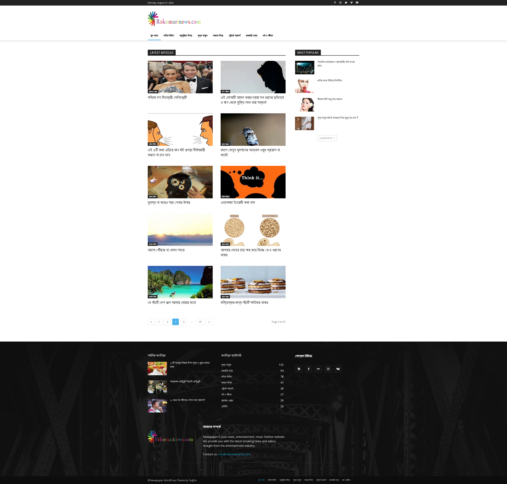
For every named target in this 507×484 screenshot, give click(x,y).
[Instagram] (340, 3)
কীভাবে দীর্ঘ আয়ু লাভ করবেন (329, 99)
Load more (326, 138)
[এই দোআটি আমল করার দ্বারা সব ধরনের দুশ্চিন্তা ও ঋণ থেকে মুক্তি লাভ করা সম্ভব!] (253, 77)
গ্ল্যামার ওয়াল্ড (153, 91)
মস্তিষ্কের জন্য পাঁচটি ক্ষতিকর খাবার (244, 302)
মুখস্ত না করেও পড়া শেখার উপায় (169, 202)
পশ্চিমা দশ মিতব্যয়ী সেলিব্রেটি (167, 97)
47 (200, 322)
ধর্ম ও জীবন (225, 91)
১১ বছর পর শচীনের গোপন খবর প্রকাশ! (187, 400)
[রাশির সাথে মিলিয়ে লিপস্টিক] (304, 86)
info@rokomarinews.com (234, 454)
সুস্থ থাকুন (225, 144)
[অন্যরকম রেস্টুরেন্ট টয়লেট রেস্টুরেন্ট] (157, 387)
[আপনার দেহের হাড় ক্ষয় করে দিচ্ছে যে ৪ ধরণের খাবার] (253, 229)
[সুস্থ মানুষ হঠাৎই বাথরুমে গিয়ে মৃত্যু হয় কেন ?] (304, 123)
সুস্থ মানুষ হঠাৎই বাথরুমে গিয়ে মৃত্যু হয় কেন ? (337, 117)
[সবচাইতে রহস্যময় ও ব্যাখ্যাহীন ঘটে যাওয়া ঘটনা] (304, 67)
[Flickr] (318, 369)
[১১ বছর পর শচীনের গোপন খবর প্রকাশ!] (157, 405)
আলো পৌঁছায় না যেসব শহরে (166, 250)
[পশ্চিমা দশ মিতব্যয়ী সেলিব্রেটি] (180, 77)
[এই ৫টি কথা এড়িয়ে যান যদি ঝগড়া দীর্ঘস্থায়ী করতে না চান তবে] (180, 129)
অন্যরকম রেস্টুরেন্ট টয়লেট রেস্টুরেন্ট (185, 381)
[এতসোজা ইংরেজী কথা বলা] (253, 182)
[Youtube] (357, 3)
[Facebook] (335, 3)
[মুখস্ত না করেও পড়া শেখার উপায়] (180, 182)
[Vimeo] (351, 3)
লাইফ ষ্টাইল (152, 144)
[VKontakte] (338, 369)
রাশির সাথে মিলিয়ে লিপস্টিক (329, 80)
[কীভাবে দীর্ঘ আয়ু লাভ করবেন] (304, 105)
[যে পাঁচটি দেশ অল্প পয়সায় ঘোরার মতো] (180, 282)
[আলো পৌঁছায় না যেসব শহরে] (180, 229)
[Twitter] (346, 3)
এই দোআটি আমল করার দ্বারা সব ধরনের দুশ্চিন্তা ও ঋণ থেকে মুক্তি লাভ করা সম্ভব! (252, 100)
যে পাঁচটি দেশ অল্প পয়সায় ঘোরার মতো (172, 302)
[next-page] (209, 322)
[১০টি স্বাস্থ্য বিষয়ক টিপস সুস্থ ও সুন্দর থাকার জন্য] (157, 368)
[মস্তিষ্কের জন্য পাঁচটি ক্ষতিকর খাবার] (253, 282)
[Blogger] (299, 369)
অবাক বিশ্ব (152, 244)
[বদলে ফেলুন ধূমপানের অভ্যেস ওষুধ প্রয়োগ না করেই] (253, 129)
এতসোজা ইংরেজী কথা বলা (238, 202)
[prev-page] (151, 322)
